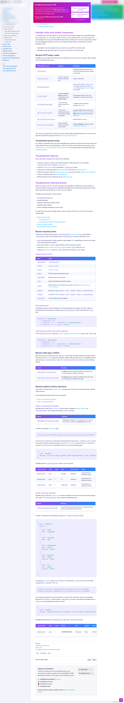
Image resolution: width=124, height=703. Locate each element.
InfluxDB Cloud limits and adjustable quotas (48, 649)
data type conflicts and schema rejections (55, 247)
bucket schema (64, 172)
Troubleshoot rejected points (45, 26)
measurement (68, 234)
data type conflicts (63, 333)
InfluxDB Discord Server (46, 681)
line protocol (60, 170)
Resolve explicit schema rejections (47, 226)
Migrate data (8, 37)
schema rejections (75, 333)
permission (86, 88)
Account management (10, 53)
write (37, 653)
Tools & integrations (9, 56)
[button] (3, 27)
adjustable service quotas (83, 112)
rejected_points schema (44, 254)
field (55, 290)
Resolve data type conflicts (45, 224)
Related (38, 643)
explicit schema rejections (88, 172)
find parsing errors (81, 170)
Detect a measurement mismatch (46, 399)
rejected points (62, 165)
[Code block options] (95, 317)
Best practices (9, 29)
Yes (89, 660)
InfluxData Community (46, 684)
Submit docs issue (85, 673)
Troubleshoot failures (47, 155)
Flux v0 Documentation (10, 66)
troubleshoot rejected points (68, 135)
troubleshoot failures (41, 149)
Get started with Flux (9, 68)
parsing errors (47, 250)
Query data (6, 44)
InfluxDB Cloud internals (42, 645)
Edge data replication (11, 35)
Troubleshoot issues (10, 40)
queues (47, 37)
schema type (68, 443)
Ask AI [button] (121, 700)
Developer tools (9, 27)
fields (72, 240)
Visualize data (7, 49)
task (37, 147)
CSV (67, 170)
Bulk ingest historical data (12, 31)
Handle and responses (54, 32)
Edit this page (84, 669)
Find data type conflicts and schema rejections (52, 222)
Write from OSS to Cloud (12, 33)
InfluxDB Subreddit (45, 686)
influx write (39, 647)
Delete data (8, 42)
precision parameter (61, 174)
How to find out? (39, 19)
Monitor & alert (7, 51)
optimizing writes (67, 177)
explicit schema (57, 389)
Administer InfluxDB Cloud (11, 58)
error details (55, 270)
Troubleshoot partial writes (48, 140)
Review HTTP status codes (47, 55)
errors (49, 653)
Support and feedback (45, 669)
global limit (81, 105)
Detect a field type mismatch (45, 401)
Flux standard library (9, 71)
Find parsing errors (44, 219)
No (94, 660)
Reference (6, 60)
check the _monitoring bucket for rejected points (53, 147)
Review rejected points (43, 217)
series (56, 172)
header (85, 84)
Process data (7, 46)
